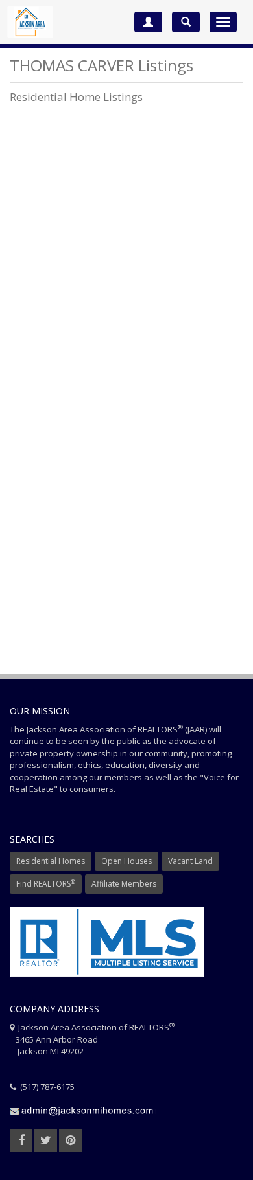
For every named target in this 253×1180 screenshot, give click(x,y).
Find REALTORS (45, 884)
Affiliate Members (123, 883)
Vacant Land (190, 861)
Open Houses (126, 861)
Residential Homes (50, 861)
